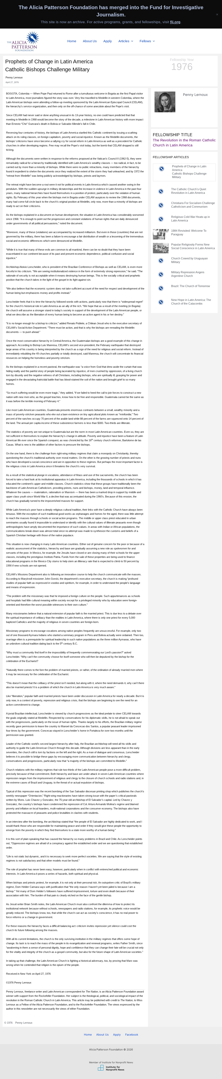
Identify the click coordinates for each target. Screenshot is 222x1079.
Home (71, 41)
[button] (131, 41)
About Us (90, 41)
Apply (107, 41)
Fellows (145, 41)
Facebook (131, 1034)
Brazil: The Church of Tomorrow (190, 286)
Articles (123, 41)
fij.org (175, 22)
